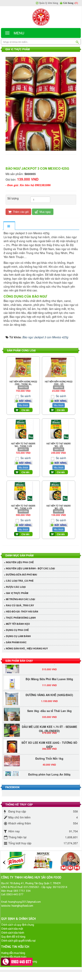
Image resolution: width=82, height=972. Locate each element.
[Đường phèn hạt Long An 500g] (12, 772)
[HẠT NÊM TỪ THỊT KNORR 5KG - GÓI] (58, 429)
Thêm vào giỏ (20, 212)
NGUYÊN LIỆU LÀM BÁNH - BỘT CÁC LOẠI (30, 568)
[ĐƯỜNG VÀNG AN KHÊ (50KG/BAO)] (12, 699)
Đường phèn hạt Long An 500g (49, 772)
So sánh (25, 396)
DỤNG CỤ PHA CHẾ (17, 630)
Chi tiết (25, 410)
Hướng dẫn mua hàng (13, 953)
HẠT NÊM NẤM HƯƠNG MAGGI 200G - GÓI (58, 382)
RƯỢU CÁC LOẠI (16, 587)
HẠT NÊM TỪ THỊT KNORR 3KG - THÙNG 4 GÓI (23, 507)
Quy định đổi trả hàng (13, 936)
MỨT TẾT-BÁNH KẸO (18, 624)
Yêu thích (23, 405)
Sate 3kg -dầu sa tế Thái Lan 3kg (49, 708)
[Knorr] (15, 861)
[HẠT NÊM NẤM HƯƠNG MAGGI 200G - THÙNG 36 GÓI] (23, 367)
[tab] (9, 226)
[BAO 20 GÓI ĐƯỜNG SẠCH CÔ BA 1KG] (12, 665)
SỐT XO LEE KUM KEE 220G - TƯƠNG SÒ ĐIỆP (49, 742)
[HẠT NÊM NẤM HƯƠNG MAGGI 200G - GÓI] (58, 367)
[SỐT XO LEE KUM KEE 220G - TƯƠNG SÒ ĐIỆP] (12, 745)
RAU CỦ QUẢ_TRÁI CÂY (20, 605)
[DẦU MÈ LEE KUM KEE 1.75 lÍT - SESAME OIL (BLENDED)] (12, 729)
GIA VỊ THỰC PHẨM (17, 593)
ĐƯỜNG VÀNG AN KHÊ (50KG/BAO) (49, 692)
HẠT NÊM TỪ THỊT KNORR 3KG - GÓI (58, 507)
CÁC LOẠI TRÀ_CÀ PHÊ (20, 580)
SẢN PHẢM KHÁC (16, 642)
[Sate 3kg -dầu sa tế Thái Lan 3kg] (12, 715)
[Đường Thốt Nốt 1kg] (12, 758)
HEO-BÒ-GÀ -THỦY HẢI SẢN (22, 611)
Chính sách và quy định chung (17, 924)
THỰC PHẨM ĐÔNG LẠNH (21, 617)
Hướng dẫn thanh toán (13, 956)
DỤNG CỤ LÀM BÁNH (18, 636)
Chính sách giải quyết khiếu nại (18, 940)
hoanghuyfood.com (23, 905)
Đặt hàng (25, 400)
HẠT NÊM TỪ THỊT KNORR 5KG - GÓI (58, 444)
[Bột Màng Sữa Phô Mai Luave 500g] (12, 681)
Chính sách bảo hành (12, 932)
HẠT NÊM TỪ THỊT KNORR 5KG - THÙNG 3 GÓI (23, 444)
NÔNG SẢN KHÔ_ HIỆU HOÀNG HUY (27, 648)
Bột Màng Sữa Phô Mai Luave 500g (49, 676)
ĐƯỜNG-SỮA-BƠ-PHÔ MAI (21, 574)
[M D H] (70, 861)
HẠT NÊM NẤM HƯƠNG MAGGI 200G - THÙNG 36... (23, 382)
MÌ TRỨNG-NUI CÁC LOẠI (20, 599)
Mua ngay (45, 212)
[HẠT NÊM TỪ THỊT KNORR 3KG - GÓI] (58, 491)
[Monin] (43, 861)
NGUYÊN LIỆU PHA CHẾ (20, 562)
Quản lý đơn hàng (48, 2)
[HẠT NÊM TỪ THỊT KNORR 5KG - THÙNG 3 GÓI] (23, 429)
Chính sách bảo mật (12, 928)
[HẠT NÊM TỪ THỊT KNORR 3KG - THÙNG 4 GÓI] (23, 491)
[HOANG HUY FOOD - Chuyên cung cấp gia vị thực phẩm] (41, 17)
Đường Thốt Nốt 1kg (49, 756)
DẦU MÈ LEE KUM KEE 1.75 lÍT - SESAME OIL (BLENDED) (49, 726)
